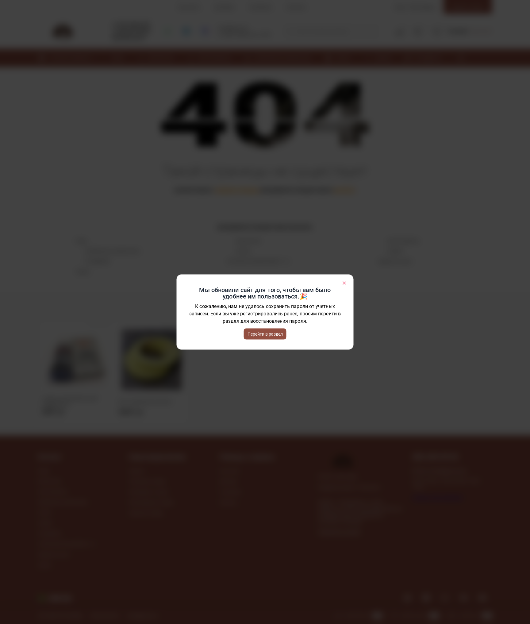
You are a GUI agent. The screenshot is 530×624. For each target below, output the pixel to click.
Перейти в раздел (265, 334)
